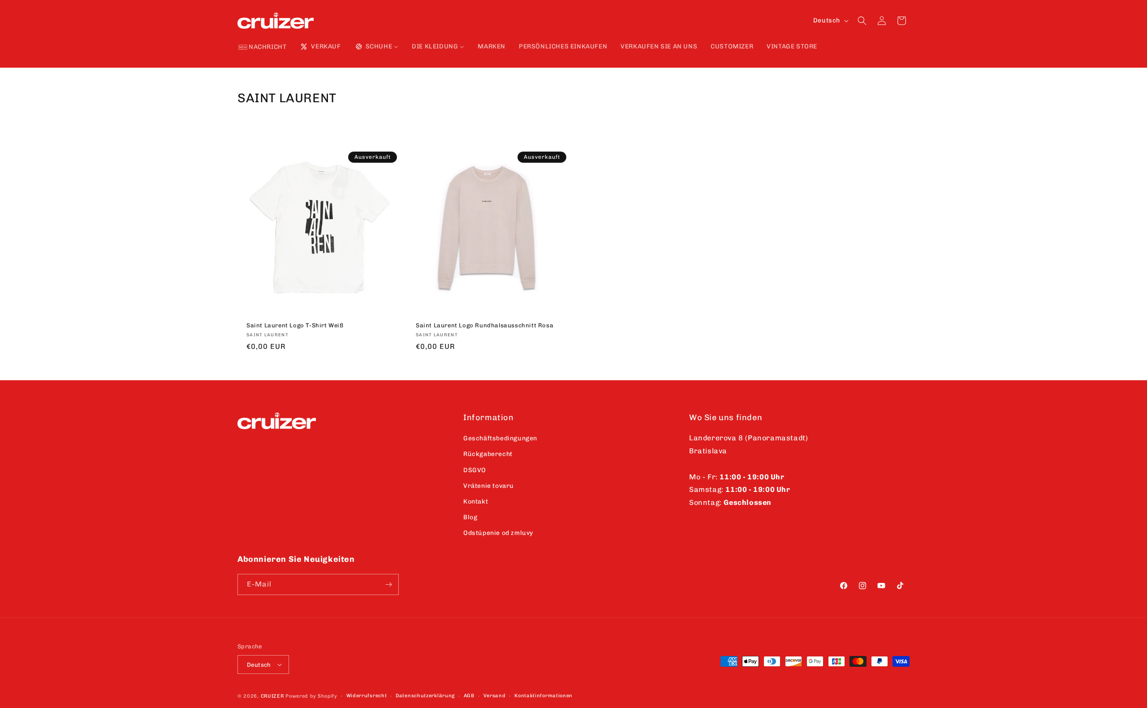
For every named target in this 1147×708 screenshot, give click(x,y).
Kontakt (475, 501)
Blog (470, 517)
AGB (469, 696)
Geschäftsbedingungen (500, 438)
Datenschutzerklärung (425, 696)
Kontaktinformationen (543, 696)
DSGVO (474, 470)
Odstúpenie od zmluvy (498, 533)
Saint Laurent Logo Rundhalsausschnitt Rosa (484, 325)
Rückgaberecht (488, 454)
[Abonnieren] (388, 584)
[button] (862, 20)
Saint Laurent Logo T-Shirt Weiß (295, 325)
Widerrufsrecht (366, 696)
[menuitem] (262, 47)
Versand (494, 696)
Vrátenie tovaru (488, 486)
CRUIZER (272, 696)
